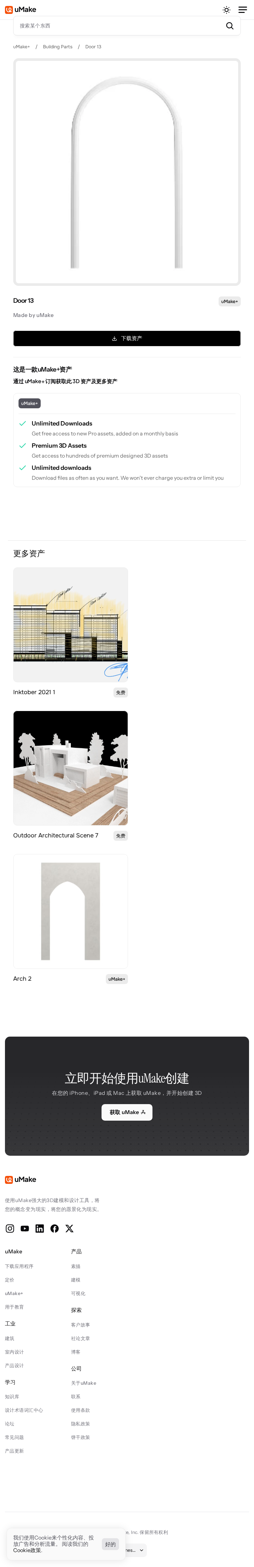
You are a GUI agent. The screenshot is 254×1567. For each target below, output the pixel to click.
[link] (70, 624)
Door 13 (93, 47)
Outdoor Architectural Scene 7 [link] (55, 835)
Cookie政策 (27, 1550)
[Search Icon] (127, 25)
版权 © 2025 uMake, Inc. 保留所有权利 (127, 1532)
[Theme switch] (227, 10)
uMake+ (21, 47)
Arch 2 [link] (22, 978)
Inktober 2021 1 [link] (34, 692)
